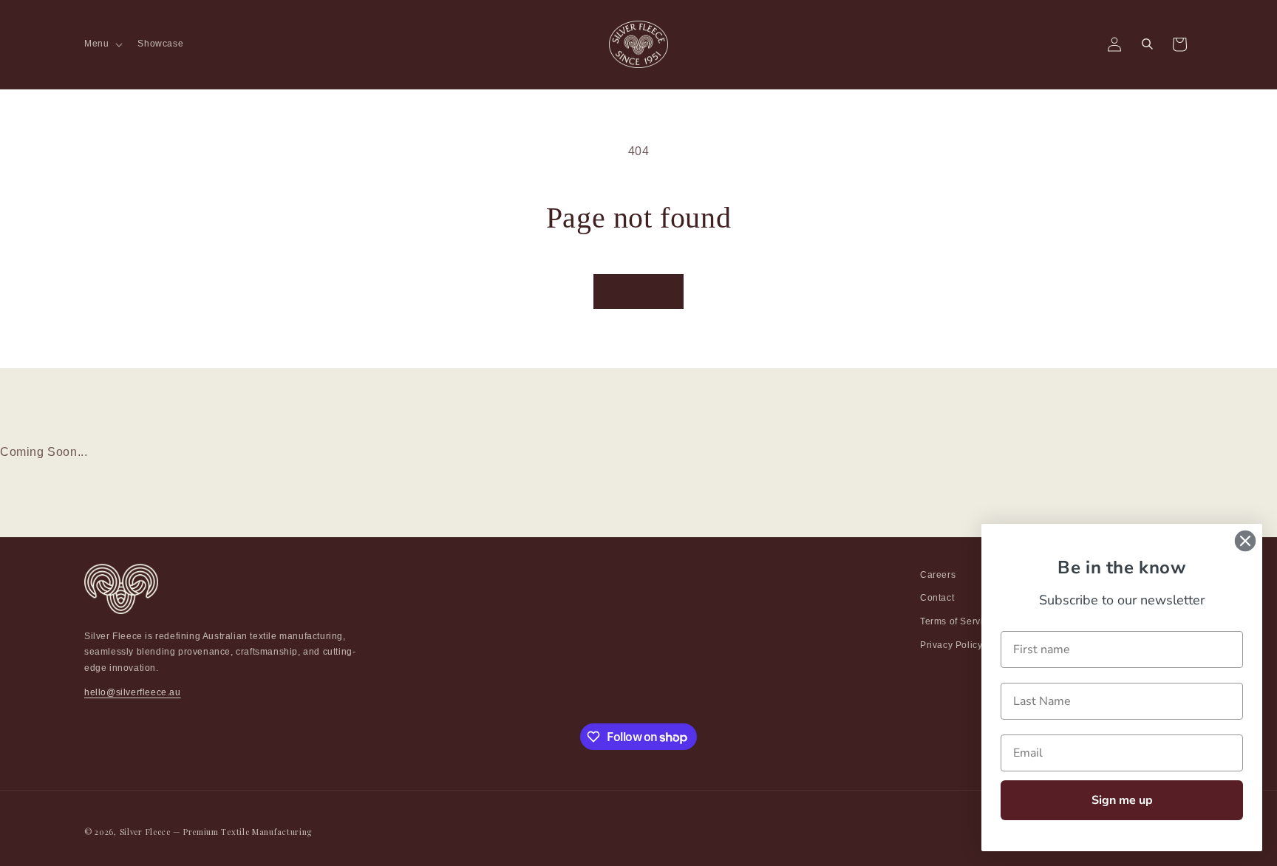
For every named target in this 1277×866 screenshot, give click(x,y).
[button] (102, 44)
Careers (938, 575)
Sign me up (1122, 800)
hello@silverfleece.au (132, 693)
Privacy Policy (951, 645)
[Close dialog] (1245, 541)
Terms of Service (957, 621)
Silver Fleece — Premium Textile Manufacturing (216, 831)
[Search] (1147, 44)
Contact (937, 598)
